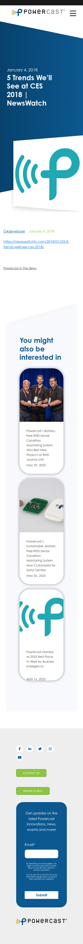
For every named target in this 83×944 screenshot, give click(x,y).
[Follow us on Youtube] (21, 758)
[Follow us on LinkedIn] (31, 749)
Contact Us (31, 773)
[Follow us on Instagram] (52, 749)
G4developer (14, 231)
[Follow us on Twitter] (42, 749)
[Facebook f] (21, 749)
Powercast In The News (19, 268)
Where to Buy (33, 791)
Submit (41, 895)
